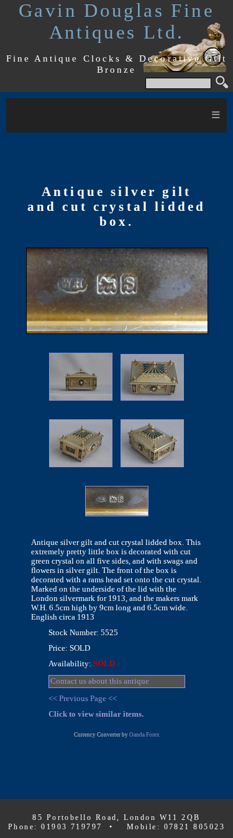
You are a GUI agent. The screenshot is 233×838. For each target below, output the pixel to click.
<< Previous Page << (82, 698)
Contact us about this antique (99, 681)
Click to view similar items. (96, 714)
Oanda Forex (144, 735)
